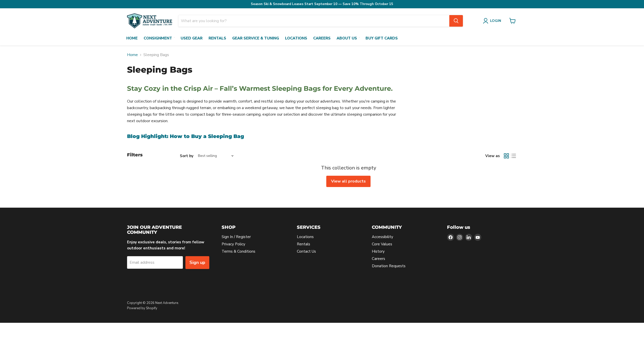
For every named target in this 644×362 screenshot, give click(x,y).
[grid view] (506, 155)
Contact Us (306, 251)
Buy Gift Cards (382, 38)
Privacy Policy (233, 244)
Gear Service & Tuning (255, 38)
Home (132, 38)
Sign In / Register (236, 236)
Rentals (217, 38)
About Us (347, 38)
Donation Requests (389, 265)
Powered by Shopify (142, 308)
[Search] (456, 21)
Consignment (158, 38)
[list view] (513, 155)
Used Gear (192, 38)
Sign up (197, 262)
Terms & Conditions (238, 251)
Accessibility (382, 236)
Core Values (382, 244)
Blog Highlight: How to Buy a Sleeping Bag (185, 136)
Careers (322, 38)
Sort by (186, 156)
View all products (348, 181)
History (378, 251)
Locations (296, 38)
